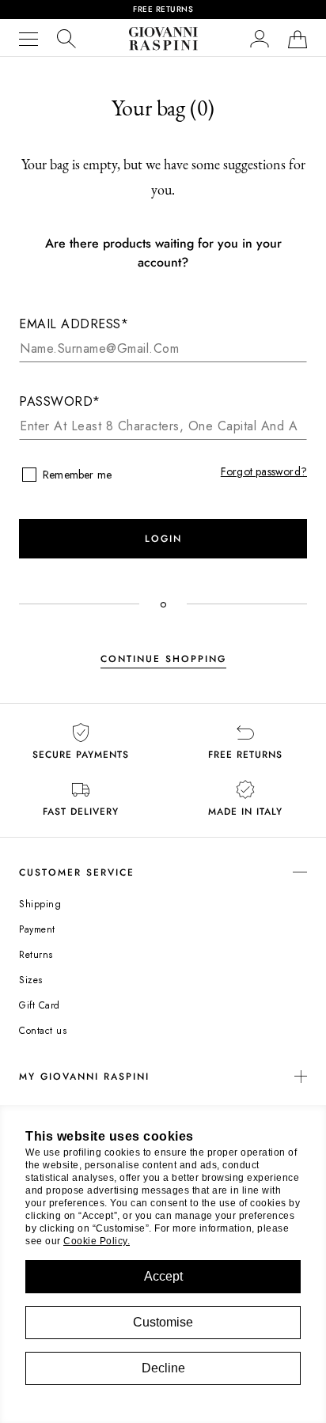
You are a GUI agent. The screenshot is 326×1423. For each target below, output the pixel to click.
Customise (163, 1322)
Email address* (73, 324)
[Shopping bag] (297, 39)
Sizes (31, 980)
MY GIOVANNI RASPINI (84, 1076)
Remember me (77, 474)
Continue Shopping (163, 659)
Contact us (42, 1031)
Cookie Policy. (96, 1241)
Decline (163, 1368)
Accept (163, 1276)
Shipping (40, 904)
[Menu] (28, 39)
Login (163, 539)
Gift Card (39, 1005)
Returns (36, 955)
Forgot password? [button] (264, 471)
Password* (59, 401)
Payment (37, 929)
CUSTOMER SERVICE (77, 872)
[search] (66, 38)
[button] (259, 37)
